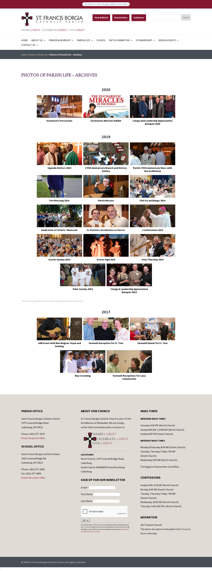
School (101, 40)
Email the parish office (33, 438)
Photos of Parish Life (38, 54)
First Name (87, 494)
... (0, 569)
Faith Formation (119, 40)
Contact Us (28, 45)
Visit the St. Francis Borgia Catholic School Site (105, 4)
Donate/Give (120, 17)
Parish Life (83, 40)
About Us (36, 40)
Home (24, 40)
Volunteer (139, 17)
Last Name (87, 501)
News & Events (167, 40)
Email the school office (33, 477)
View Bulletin (101, 17)
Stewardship (144, 40)
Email (85, 487)
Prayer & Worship (59, 40)
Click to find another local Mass (159, 466)
